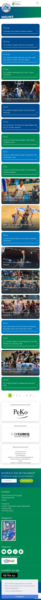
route (19, 495)
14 (26, 395)
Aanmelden (26, 481)
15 (30, 395)
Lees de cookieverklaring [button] (13, 591)
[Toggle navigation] (37, 3)
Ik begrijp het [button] (20, 596)
